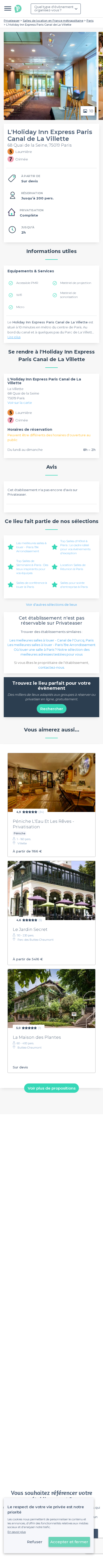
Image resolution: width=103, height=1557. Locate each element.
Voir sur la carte (20, 403)
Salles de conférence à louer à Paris (31, 585)
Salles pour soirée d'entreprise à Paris (74, 585)
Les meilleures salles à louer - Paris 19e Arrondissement (31, 547)
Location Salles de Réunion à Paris (73, 567)
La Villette (16, 389)
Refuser (34, 1541)
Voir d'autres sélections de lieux (51, 604)
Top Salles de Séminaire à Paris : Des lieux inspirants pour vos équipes (32, 567)
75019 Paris (16, 398)
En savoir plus (17, 1532)
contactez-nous (51, 667)
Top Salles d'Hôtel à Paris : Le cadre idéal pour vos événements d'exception (75, 547)
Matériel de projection (75, 283)
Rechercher (51, 708)
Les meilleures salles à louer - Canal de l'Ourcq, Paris (52, 640)
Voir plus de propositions (52, 1088)
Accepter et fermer (69, 1541)
